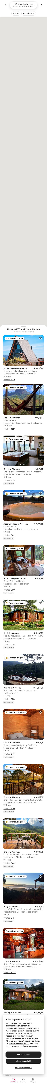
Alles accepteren (23, 1054)
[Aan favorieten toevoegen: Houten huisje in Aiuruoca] (40, 548)
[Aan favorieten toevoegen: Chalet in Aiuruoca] (40, 387)
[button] (9, 379)
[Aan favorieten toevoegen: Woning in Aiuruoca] (40, 658)
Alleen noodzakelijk (24, 1061)
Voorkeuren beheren (23, 1067)
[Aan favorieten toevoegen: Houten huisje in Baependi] (40, 338)
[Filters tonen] (41, 5)
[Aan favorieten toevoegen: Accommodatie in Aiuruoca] (40, 493)
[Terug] (5, 5)
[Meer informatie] (33, 332)
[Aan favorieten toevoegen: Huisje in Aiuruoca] (40, 603)
